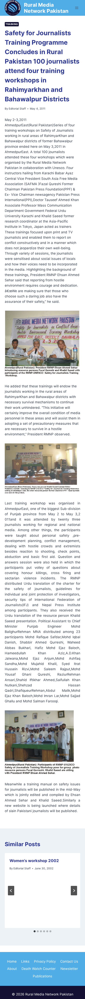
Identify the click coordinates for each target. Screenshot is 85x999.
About (12, 969)
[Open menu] (76, 8)
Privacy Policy (45, 961)
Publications (42, 976)
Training (12, 24)
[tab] (35, 931)
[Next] (74, 890)
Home (12, 961)
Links (25, 961)
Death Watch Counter (39, 969)
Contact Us (69, 961)
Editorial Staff (17, 108)
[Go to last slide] (11, 890)
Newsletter (69, 969)
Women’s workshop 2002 (34, 860)
